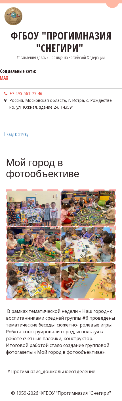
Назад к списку (16, 134)
